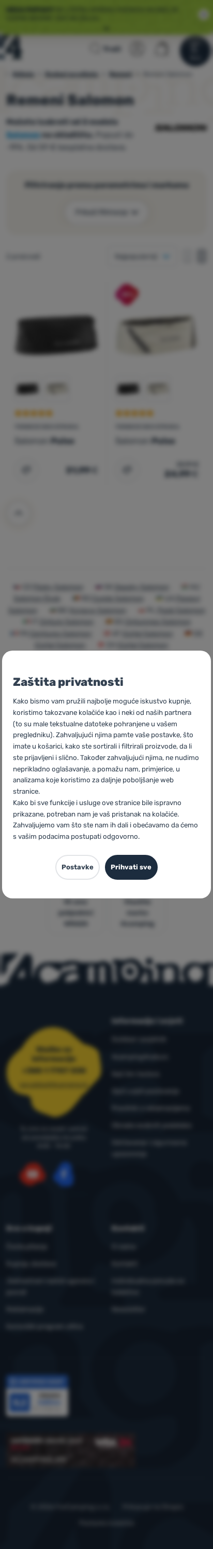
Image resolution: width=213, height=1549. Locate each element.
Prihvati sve (131, 867)
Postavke (78, 867)
